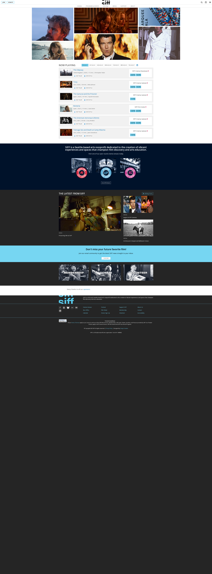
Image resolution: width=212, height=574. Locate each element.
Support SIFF (123, 307)
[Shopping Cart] (210, 2)
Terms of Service (75, 322)
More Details (89, 76)
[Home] (66, 299)
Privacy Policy (109, 328)
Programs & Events (92, 6)
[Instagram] (64, 307)
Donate (10, 2)
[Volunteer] (138, 272)
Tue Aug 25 (116, 65)
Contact (140, 310)
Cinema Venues (87, 307)
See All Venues (106, 183)
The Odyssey (78, 70)
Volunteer (122, 313)
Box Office (86, 310)
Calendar (85, 313)
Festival (105, 6)
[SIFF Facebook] (60, 307)
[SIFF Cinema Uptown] (106, 168)
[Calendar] (206, 2)
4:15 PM (133, 99)
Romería (76, 106)
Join (3, 2)
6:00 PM (133, 123)
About (133, 6)
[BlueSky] (68, 307)
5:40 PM (133, 111)
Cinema (79, 6)
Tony (75, 82)
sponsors (86, 289)
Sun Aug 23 (100, 65)
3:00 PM (133, 75)
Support (124, 6)
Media (115, 6)
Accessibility (141, 313)
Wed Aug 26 (124, 65)
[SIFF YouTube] (76, 307)
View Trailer (79, 76)
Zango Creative (124, 328)
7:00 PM (138, 75)
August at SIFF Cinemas (130, 217)
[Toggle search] (201, 2)
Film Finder (104, 310)
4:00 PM (133, 87)
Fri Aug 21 (85, 65)
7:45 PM (133, 135)
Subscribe (106, 258)
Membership (123, 310)
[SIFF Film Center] (130, 168)
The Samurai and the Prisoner (85, 94)
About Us (140, 307)
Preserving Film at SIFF (65, 235)
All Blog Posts (148, 193)
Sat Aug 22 (92, 65)
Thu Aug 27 (131, 65)
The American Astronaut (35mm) (86, 118)
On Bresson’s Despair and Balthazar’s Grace (136, 241)
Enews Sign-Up (105, 313)
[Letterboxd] (60, 310)
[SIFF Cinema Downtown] (82, 168)
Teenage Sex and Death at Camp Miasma (89, 130)
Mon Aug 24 (108, 65)
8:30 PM (138, 111)
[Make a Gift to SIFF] (106, 272)
